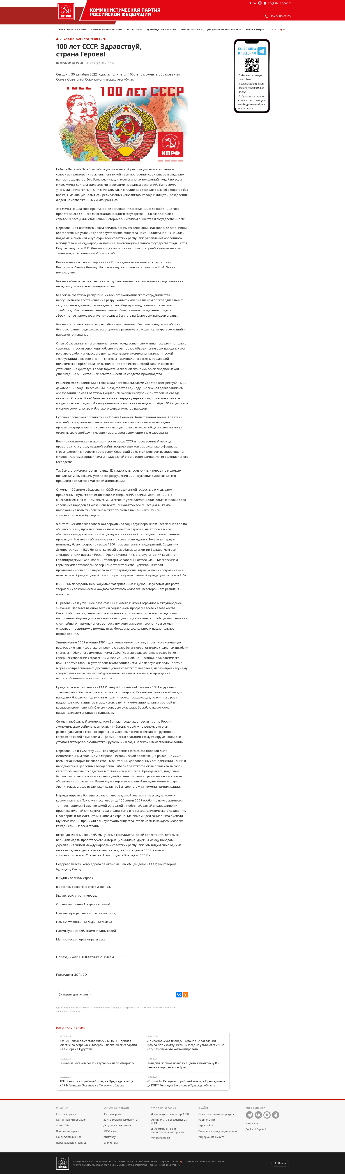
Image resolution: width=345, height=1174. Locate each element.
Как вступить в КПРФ (72, 29)
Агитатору (275, 29)
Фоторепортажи (160, 1137)
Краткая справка (66, 1114)
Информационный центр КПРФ (170, 1114)
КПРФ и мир (254, 29)
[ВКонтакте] (179, 994)
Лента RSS (252, 1123)
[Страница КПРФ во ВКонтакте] (255, 3)
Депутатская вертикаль (223, 29)
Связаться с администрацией (216, 1114)
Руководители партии (161, 29)
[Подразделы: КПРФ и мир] (264, 29)
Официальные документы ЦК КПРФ (169, 1121)
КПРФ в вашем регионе (106, 29)
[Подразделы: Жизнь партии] (203, 29)
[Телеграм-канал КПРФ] (250, 3)
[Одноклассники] (185, 994)
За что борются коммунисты (121, 1119)
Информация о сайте (211, 1137)
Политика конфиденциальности (218, 1131)
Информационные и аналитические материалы (167, 1130)
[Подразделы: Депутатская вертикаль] (241, 29)
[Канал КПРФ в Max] (260, 3)
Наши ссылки (206, 1119)
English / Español (279, 3)
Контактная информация (71, 1119)
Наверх (282, 1163)
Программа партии (67, 1131)
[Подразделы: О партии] (142, 29)
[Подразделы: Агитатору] (285, 29)
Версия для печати (75, 994)
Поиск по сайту (280, 16)
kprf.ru (183, 1161)
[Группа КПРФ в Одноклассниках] (265, 3)
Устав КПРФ (63, 1125)
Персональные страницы (71, 1142)
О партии (133, 29)
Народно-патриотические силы (84, 39)
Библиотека (111, 1142)
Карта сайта (205, 1125)
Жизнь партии (190, 29)
